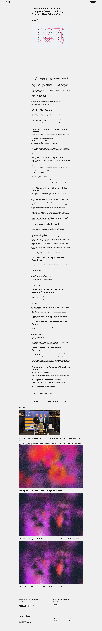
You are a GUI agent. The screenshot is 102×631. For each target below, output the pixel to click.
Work (70, 615)
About (55, 618)
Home (55, 615)
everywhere (29, 622)
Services (70, 618)
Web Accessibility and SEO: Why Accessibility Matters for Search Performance (49, 539)
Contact (93, 1)
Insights (55, 620)
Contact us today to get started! (57, 362)
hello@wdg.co (24, 616)
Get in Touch (22, 605)
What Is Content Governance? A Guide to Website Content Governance (46, 587)
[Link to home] (9, 2)
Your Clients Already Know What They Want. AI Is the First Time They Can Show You (49, 439)
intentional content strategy (57, 134)
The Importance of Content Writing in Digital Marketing (40, 491)
